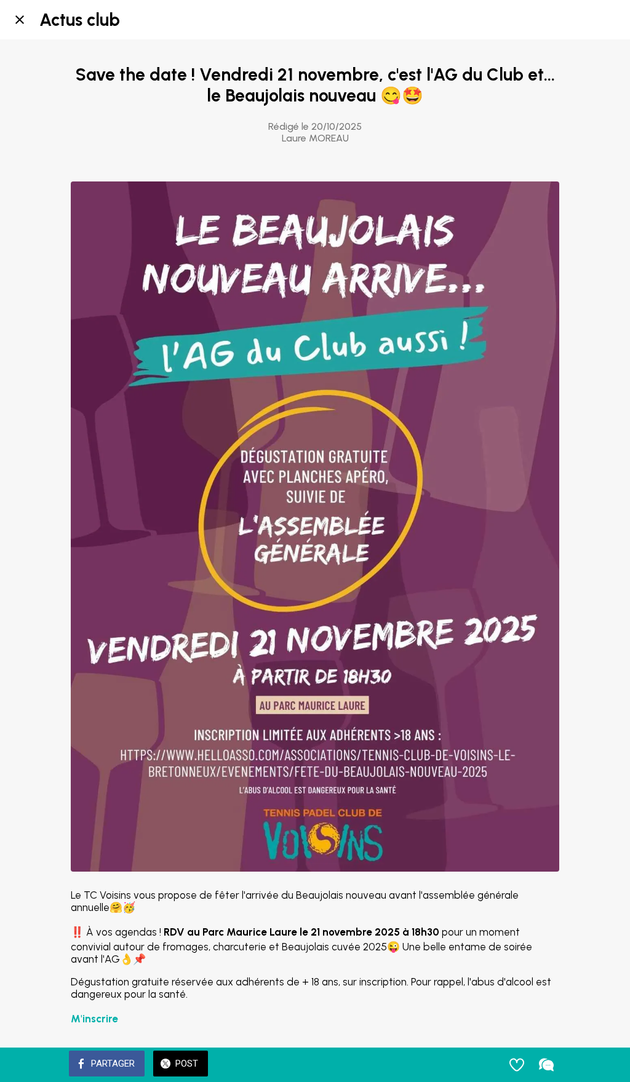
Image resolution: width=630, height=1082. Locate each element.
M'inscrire (94, 1018)
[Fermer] (19, 19)
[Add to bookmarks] (517, 1065)
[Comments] (546, 1065)
